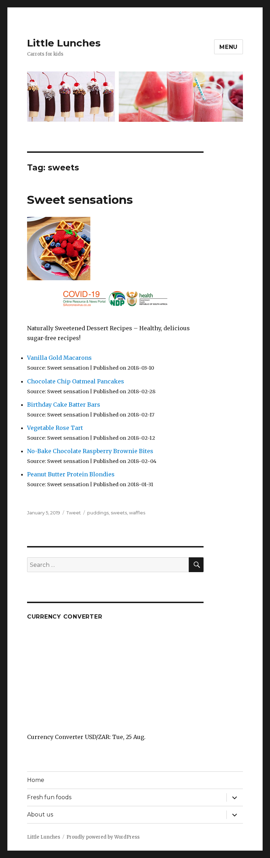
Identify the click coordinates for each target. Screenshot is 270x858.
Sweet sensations (80, 200)
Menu (228, 47)
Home (35, 780)
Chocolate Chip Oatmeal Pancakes (75, 381)
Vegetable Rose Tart (55, 427)
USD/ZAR (97, 736)
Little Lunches (64, 43)
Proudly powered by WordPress (103, 837)
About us (40, 814)
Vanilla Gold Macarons (59, 357)
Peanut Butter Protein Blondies (71, 474)
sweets (119, 512)
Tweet (73, 512)
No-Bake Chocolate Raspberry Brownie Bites (90, 451)
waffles (137, 512)
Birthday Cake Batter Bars (63, 404)
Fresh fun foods (49, 797)
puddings (98, 512)
